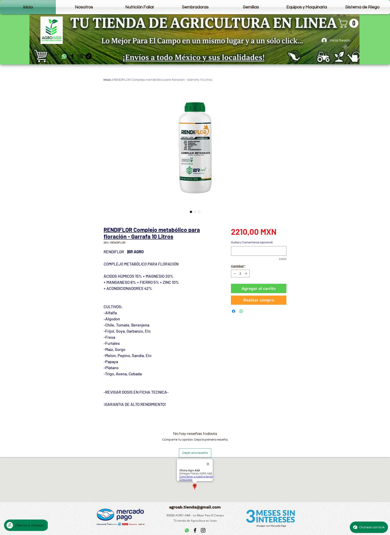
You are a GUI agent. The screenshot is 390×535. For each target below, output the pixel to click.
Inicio (107, 79)
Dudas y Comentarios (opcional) (252, 242)
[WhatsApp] (64, 56)
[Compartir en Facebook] (233, 311)
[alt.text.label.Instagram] (80, 56)
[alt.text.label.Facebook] (72, 56)
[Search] (290, 32)
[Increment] (246, 273)
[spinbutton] (240, 273)
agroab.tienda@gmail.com (195, 507)
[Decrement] (234, 273)
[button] (349, 23)
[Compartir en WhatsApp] (241, 311)
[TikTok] (89, 56)
